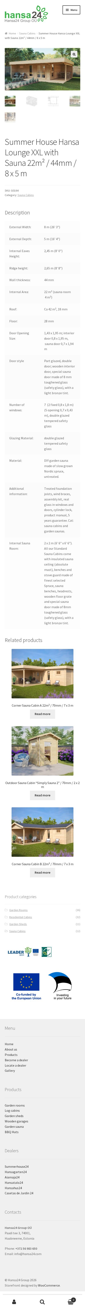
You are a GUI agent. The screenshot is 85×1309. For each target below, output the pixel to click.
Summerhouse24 (16, 1166)
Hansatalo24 (14, 1182)
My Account (14, 1302)
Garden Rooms (18, 910)
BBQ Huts (12, 1132)
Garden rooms (15, 1105)
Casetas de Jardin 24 (19, 1193)
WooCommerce (49, 1285)
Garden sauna (14, 1126)
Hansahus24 (13, 1188)
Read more (42, 714)
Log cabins (12, 1110)
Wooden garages (16, 1121)
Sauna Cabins (27, 33)
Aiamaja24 (12, 1177)
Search (42, 1302)
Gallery (10, 1070)
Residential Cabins (20, 917)
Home (12, 33)
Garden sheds (14, 1116)
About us (11, 1049)
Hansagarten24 (16, 1172)
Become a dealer (16, 1060)
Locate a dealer (15, 1065)
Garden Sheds (18, 924)
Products (11, 1055)
